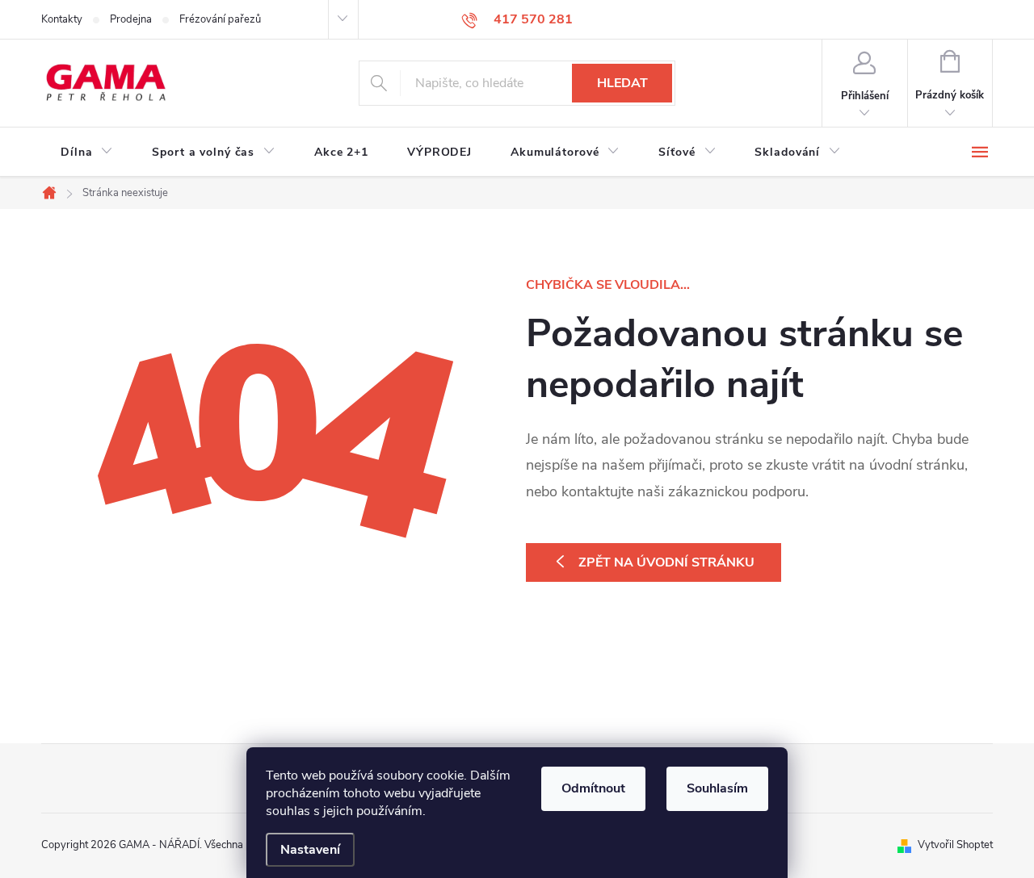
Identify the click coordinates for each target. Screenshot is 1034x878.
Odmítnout (593, 788)
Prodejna (131, 19)
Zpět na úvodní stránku (666, 562)
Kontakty (61, 19)
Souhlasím (717, 788)
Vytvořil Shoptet (955, 845)
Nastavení (310, 850)
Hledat (622, 83)
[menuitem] (86, 153)
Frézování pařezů (220, 19)
